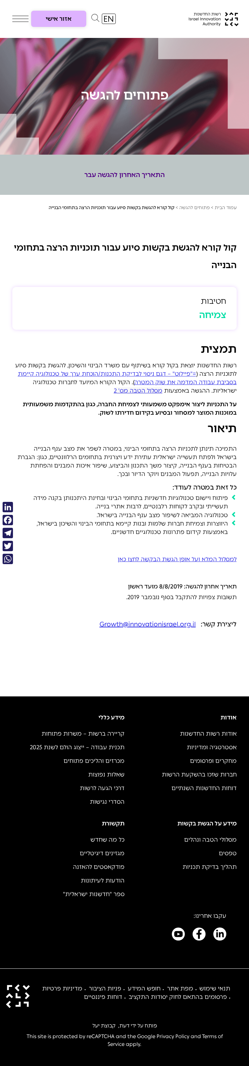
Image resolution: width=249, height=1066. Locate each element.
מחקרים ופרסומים (213, 760)
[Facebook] (7, 520)
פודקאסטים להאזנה (98, 867)
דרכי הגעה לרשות (102, 788)
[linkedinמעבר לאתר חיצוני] (219, 935)
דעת (124, 1026)
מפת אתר (180, 988)
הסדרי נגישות (107, 801)
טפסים (228, 853)
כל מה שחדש (107, 839)
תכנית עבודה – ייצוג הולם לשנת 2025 (77, 747)
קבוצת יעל (103, 1026)
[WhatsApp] (7, 558)
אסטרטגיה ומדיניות (212, 747)
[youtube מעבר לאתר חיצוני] (178, 935)
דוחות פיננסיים (103, 997)
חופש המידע (144, 988)
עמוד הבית (226, 207)
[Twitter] (7, 545)
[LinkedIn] (7, 507)
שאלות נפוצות (106, 774)
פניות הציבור (105, 988)
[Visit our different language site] (109, 19)
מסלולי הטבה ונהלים (210, 839)
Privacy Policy (173, 1036)
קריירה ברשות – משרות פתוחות (83, 733)
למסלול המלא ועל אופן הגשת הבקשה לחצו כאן (177, 559)
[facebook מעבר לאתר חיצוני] (199, 935)
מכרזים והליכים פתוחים (94, 760)
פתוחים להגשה (194, 207)
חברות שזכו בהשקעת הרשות (199, 774)
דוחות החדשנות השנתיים (204, 788)
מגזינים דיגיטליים (102, 853)
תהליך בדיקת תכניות (210, 867)
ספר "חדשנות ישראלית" (93, 894)
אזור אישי (59, 18)
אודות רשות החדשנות (208, 733)
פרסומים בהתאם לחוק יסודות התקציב (178, 997)
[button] (95, 19)
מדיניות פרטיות (62, 988)
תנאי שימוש (214, 988)
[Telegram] (7, 533)
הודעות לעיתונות (102, 880)
